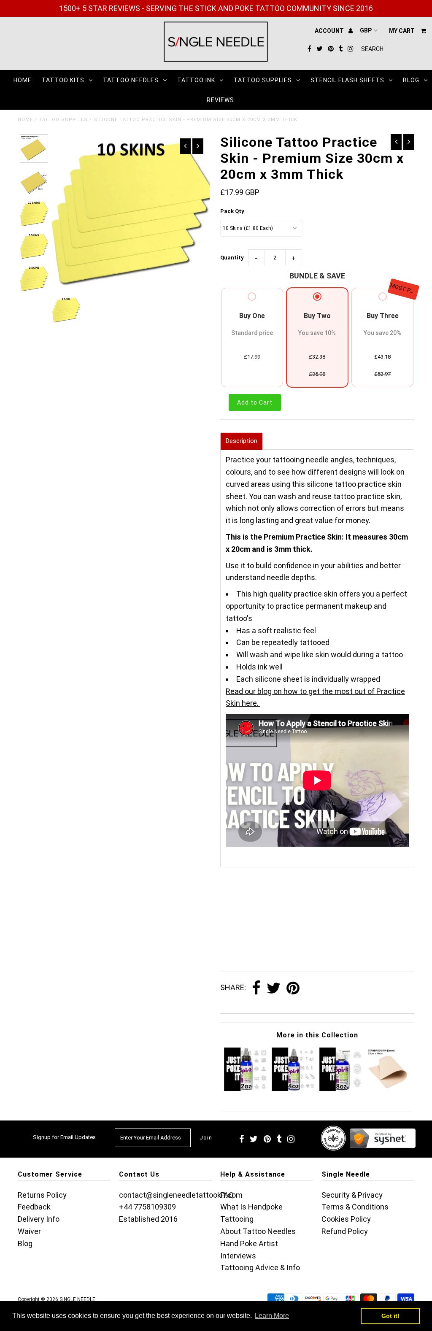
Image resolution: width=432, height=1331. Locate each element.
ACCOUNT (330, 30)
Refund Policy (344, 1231)
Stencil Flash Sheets (347, 80)
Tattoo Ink (196, 80)
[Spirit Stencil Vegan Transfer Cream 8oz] (341, 1088)
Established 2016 (148, 1219)
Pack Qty (232, 211)
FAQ (227, 1195)
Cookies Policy (346, 1219)
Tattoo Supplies (263, 80)
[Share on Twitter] (274, 988)
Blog (411, 80)
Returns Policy (42, 1195)
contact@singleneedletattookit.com (181, 1195)
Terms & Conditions (355, 1206)
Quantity (232, 257)
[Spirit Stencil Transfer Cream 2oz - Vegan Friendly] (245, 1088)
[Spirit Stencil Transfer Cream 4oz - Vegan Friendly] (293, 1088)
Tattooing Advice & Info (260, 1267)
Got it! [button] (390, 1315)
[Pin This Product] (293, 988)
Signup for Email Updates (64, 1137)
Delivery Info (38, 1219)
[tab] (241, 441)
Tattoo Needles (131, 80)
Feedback (34, 1206)
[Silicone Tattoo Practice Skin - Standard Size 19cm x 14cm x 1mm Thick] (388, 1088)
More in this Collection (317, 1035)
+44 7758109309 (147, 1206)
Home (23, 80)
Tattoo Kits (63, 80)
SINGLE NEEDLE (77, 1299)
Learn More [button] (272, 1315)
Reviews (220, 100)
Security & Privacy (352, 1195)
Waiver (29, 1231)
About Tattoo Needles (258, 1231)
